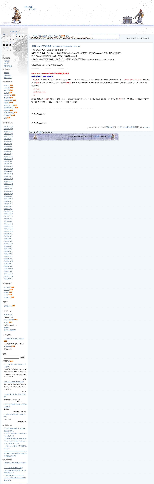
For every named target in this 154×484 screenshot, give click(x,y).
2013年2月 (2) (8, 206)
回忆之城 (28, 7)
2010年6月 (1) (8, 238)
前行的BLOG (7, 346)
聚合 (60, 36)
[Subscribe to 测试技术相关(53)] (15, 105)
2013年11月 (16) (8, 184)
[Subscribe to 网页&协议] (11, 110)
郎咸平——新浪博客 (10, 330)
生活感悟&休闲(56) (9, 107)
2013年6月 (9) (8, 196)
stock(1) (6, 294)
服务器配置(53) (8, 100)
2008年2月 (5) (8, 271)
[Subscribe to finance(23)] (11, 87)
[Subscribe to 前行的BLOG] (13, 346)
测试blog (6, 327)
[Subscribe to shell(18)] (10, 93)
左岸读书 (6, 322)
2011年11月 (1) (8, 223)
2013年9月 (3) (8, 188)
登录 (39, 132)
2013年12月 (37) (8, 181)
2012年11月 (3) (8, 213)
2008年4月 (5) (8, 266)
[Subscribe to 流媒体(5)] (11, 102)
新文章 (50, 36)
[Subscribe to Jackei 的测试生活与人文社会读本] (5, 341)
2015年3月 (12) (8, 151)
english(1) (7, 85)
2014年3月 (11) (8, 173)
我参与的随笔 (8, 66)
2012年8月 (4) (8, 221)
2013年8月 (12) (8, 191)
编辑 (127, 127)
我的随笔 (6, 61)
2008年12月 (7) (8, 256)
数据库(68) (7, 97)
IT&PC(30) (7, 90)
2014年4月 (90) (8, 171)
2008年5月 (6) (8, 263)
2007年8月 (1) (8, 278)
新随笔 (45, 36)
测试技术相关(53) (9, 105)
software (6, 292)
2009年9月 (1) (8, 246)
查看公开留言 (8, 75)
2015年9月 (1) (8, 139)
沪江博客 (110, 136)
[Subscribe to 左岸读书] (10, 322)
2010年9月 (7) (8, 233)
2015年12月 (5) (8, 131)
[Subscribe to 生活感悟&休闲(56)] (16, 107)
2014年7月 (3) (8, 163)
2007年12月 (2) (8, 273)
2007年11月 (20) (8, 276)
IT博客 (35, 36)
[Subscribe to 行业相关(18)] (13, 115)
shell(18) (6, 93)
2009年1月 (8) (8, 253)
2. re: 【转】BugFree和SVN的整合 (14, 381)
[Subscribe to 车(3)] (8, 118)
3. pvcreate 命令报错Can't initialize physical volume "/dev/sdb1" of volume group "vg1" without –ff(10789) (15, 441)
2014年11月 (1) (8, 159)
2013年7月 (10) (8, 194)
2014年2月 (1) (8, 176)
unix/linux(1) (7, 297)
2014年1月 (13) (8, 179)
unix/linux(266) (8, 95)
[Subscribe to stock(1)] (10, 294)
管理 (67, 36)
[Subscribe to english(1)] (11, 85)
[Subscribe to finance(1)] (11, 290)
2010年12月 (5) (8, 226)
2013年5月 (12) (8, 198)
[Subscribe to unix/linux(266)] (13, 95)
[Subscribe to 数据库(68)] (11, 97)
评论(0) (122, 127)
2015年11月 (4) (8, 134)
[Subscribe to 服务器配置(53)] (14, 100)
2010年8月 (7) (8, 236)
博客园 (97, 136)
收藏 (130, 127)
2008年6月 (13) (8, 261)
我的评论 (6, 63)
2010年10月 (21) (8, 231)
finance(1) (7, 290)
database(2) (7, 287)
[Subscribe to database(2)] (12, 287)
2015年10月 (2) (8, 136)
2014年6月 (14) (8, 166)
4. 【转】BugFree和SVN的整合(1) (14, 475)
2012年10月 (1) (8, 216)
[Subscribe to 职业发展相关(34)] (15, 112)
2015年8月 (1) (8, 141)
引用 (134, 127)
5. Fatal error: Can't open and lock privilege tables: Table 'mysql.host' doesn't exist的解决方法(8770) (15, 453)
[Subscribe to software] (10, 292)
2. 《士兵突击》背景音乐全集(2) (13, 468)
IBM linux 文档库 (8, 314)
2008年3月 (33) (8, 268)
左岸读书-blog (8, 306)
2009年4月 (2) (8, 251)
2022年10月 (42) (8, 126)
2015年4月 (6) (8, 149)
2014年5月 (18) (8, 169)
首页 (39, 36)
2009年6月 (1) (8, 248)
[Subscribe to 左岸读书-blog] (13, 306)
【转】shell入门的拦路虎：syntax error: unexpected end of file (55, 46)
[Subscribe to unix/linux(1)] (12, 297)
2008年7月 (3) (8, 258)
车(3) (5, 118)
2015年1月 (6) (8, 154)
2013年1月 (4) (8, 209)
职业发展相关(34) (9, 112)
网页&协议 (7, 110)
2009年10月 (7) (8, 243)
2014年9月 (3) (8, 161)
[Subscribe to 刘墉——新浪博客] (15, 319)
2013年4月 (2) (8, 201)
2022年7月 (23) (8, 129)
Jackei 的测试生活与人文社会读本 (14, 338)
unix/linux (146, 127)
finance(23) (7, 87)
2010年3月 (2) (8, 241)
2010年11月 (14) (8, 228)
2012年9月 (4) (8, 218)
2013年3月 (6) (8, 203)
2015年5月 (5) (8, 146)
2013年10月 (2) (8, 186)
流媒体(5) (6, 102)
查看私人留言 (8, 78)
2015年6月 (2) (8, 144)
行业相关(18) (7, 115)
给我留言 (6, 73)
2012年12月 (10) (8, 211)
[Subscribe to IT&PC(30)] (11, 90)
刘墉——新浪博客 (9, 319)
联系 (55, 36)
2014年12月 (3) (8, 156)
